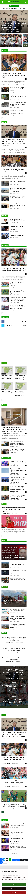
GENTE (3, 527)
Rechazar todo (14, 892)
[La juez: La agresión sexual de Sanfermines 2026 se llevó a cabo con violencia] (5, 451)
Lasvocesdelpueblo (5, 79)
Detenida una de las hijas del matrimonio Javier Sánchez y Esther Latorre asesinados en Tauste (13, 429)
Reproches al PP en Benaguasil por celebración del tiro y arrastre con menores (13, 602)
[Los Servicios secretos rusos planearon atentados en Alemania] (5, 463)
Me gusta (24, 321)
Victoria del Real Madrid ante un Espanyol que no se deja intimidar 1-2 (14, 270)
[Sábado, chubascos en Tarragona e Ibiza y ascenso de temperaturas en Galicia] (21, 370)
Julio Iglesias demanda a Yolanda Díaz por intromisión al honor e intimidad (13, 509)
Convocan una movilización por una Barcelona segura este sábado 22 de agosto (17, 611)
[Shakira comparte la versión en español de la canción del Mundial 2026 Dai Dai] (5, 848)
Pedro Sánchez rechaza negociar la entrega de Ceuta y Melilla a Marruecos (18, 89)
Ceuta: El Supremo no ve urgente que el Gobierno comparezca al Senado (18, 104)
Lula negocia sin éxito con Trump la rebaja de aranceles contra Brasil (18, 479)
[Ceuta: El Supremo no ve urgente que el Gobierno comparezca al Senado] (5, 104)
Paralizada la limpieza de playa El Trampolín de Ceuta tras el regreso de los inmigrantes (18, 190)
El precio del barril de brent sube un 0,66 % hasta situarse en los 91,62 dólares (17, 626)
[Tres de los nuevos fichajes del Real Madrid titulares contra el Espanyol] (5, 291)
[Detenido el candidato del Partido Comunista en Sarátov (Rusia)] (5, 497)
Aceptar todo (14, 884)
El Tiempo (4, 373)
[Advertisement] (14, 344)
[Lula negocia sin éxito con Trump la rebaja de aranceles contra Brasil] (5, 479)
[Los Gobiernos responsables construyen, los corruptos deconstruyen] (5, 228)
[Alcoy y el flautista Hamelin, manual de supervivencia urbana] (5, 221)
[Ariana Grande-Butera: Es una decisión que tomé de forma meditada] (5, 833)
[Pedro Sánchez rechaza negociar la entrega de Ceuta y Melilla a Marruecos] (5, 89)
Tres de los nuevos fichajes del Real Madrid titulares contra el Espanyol (17, 291)
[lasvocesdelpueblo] (14, 2)
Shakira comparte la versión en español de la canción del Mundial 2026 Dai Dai (18, 848)
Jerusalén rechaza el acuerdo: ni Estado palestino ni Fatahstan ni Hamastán (17, 580)
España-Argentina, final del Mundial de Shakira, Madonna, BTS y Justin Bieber (17, 840)
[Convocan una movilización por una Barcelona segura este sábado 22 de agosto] (5, 611)
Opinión (3, 223)
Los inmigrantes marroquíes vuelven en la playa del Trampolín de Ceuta (18, 205)
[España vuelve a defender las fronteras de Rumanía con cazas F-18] (5, 470)
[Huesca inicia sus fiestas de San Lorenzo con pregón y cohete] (5, 825)
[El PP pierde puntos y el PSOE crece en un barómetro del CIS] (5, 236)
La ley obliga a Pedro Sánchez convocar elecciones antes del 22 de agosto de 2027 (18, 96)
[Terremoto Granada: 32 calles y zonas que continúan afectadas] (5, 183)
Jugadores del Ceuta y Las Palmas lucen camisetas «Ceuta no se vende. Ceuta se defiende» (18, 299)
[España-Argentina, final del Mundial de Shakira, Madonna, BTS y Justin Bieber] (5, 840)
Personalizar (14, 888)
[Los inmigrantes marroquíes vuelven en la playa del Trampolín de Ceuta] (5, 205)
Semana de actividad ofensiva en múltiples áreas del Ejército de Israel (18, 564)
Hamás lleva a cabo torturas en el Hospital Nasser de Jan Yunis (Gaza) (18, 572)
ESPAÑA (3, 21)
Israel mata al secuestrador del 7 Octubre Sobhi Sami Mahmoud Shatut (14, 556)
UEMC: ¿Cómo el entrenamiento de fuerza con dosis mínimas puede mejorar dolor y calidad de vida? (14, 638)
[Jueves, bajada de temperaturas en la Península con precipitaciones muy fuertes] (21, 386)
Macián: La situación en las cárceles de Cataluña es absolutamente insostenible (16, 112)
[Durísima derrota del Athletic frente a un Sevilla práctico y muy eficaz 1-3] (5, 284)
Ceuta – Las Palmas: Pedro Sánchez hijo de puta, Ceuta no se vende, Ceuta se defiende (18, 307)
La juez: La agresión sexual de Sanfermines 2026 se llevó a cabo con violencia (18, 451)
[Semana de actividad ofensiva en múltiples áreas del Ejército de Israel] (5, 565)
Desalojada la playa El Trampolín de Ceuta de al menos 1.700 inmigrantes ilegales (17, 198)
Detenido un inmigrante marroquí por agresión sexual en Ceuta (12, 170)
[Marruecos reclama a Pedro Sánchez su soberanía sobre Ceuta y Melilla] (14, 62)
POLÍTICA (3, 70)
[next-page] (5, 118)
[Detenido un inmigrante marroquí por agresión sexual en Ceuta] (14, 161)
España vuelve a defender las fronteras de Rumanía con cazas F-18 (18, 470)
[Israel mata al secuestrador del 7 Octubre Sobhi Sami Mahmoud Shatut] (14, 552)
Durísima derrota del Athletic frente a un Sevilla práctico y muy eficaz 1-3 (18, 284)
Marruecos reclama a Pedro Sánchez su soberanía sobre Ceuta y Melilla (13, 75)
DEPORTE (3, 40)
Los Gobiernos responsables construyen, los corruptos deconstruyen (16, 228)
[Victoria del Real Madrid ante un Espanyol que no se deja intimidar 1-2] (11, 40)
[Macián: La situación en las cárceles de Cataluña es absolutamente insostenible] (5, 112)
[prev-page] (2, 118)
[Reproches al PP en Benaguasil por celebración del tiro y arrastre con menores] (14, 598)
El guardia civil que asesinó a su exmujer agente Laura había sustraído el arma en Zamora (17, 443)
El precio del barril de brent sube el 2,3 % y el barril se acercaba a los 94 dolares (18, 618)
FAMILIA (3, 425)
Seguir (25, 325)
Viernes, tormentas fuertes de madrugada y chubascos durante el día (7, 393)
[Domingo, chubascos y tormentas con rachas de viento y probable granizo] (7, 370)
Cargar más (13, 853)
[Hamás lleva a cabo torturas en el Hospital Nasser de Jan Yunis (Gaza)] (5, 572)
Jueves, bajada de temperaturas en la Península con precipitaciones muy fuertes (19, 394)
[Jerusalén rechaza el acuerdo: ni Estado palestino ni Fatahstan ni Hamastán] (5, 580)
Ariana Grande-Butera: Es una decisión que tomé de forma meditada (17, 832)
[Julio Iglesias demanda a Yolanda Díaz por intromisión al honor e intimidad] (14, 521)
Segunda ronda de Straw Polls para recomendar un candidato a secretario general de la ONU (18, 488)
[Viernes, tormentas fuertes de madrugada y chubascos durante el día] (7, 386)
